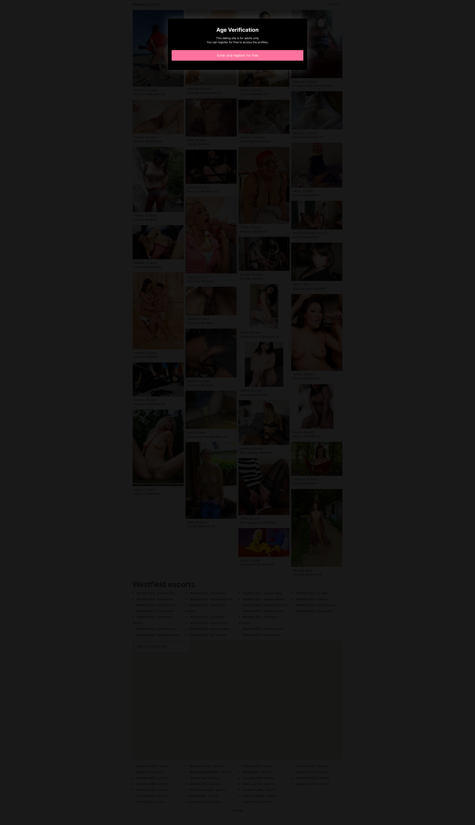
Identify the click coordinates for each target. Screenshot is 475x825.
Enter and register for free (237, 55)
